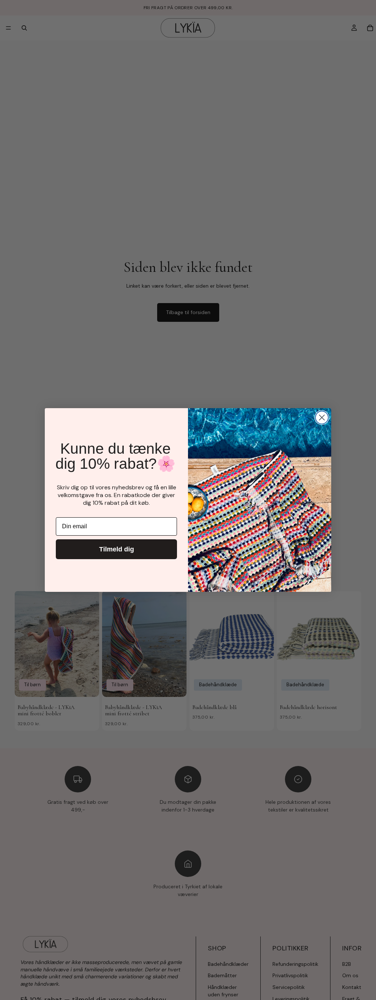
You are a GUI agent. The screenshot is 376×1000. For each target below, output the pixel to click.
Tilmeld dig (116, 549)
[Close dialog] (321, 417)
